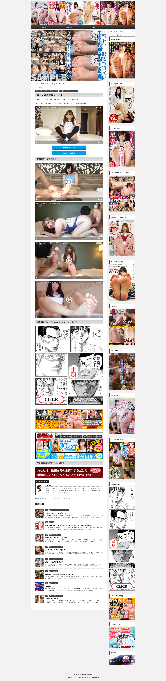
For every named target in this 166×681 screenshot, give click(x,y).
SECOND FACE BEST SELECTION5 (57, 586)
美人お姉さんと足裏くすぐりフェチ (56, 537)
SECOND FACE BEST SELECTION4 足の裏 (59, 574)
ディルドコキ (61, 498)
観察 (38, 498)
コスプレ (52, 498)
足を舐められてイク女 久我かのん (55, 513)
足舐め (41, 498)
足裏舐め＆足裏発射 (51, 598)
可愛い (45, 498)
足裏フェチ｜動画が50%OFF (83, 674)
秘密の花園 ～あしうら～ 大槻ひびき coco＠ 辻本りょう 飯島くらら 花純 (68, 525)
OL (49, 498)
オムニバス (68, 498)
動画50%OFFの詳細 (69, 153)
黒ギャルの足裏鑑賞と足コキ (54, 562)
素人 (56, 498)
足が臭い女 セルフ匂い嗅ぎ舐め (55, 550)
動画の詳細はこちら (69, 147)
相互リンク (56, 492)
